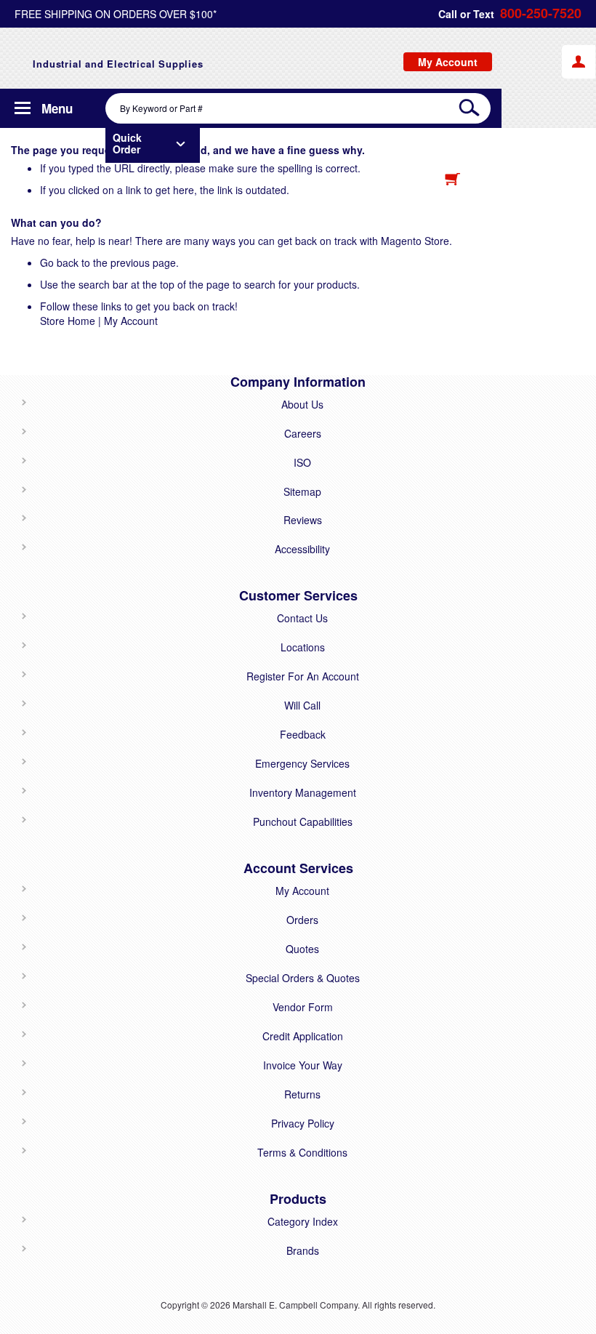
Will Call (302, 705)
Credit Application (302, 1036)
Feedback (303, 734)
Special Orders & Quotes (303, 978)
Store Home (67, 320)
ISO (302, 462)
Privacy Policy (302, 1123)
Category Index (302, 1221)
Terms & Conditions (302, 1152)
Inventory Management (302, 792)
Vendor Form (303, 1007)
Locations (303, 647)
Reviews (302, 520)
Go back (59, 262)
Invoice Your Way (302, 1065)
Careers (302, 433)
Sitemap (302, 491)
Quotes (302, 948)
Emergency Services (302, 763)
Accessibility (302, 549)
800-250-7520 (540, 13)
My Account (131, 320)
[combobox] (298, 108)
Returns (302, 1094)
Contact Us (302, 618)
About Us (302, 404)
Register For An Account (302, 676)
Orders (302, 919)
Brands (302, 1250)
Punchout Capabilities (303, 821)
